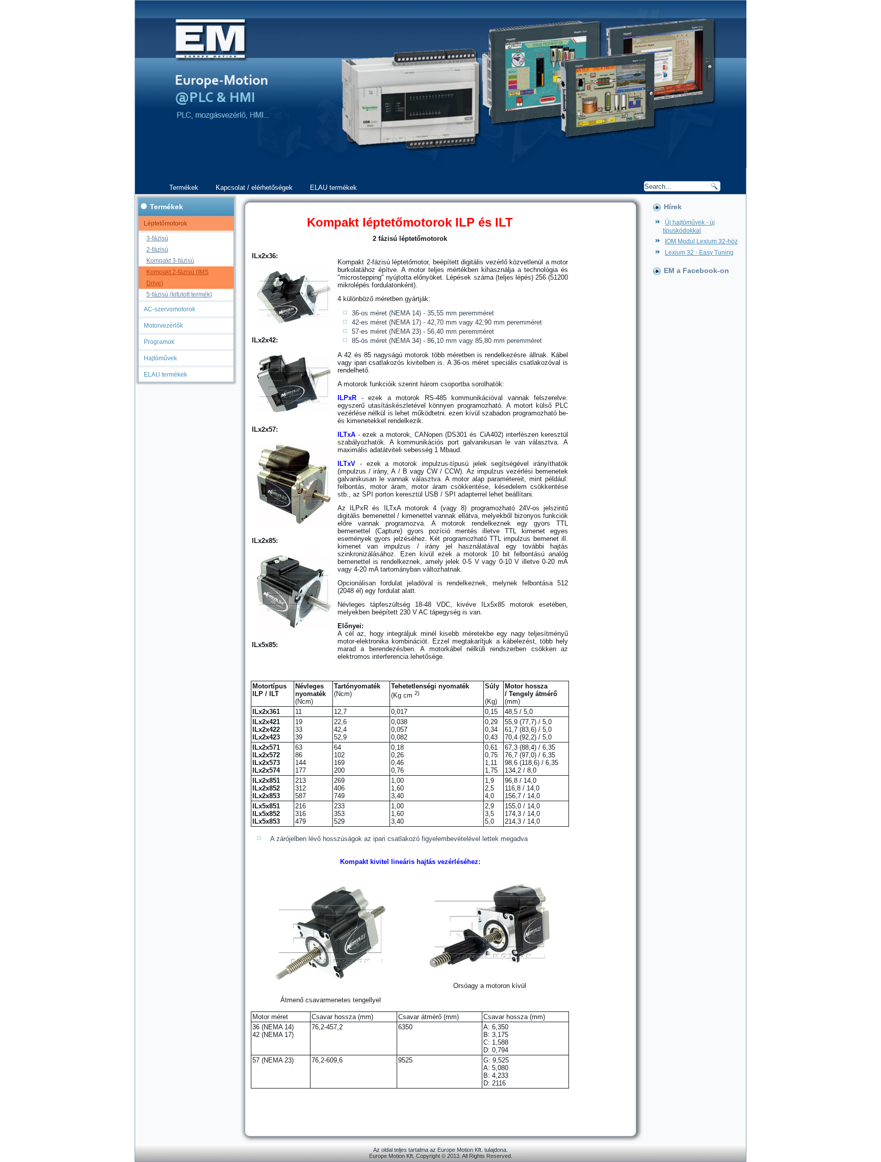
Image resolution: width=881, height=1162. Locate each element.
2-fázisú (157, 249)
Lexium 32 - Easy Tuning (699, 252)
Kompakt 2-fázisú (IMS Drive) (177, 277)
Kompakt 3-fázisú (170, 260)
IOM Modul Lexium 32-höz (701, 241)
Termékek (183, 187)
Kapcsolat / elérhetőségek (254, 187)
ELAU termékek (333, 187)
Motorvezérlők (163, 325)
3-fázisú (157, 238)
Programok (159, 341)
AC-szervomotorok (169, 309)
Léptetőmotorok (165, 223)
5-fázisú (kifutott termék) (179, 294)
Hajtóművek (160, 358)
